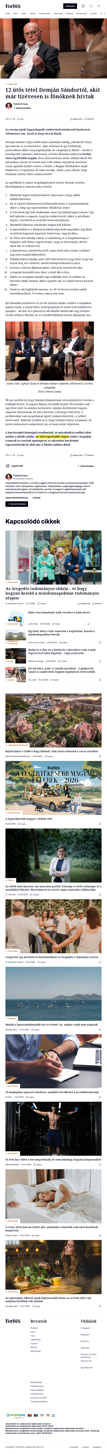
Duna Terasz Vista (36, 643)
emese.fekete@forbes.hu (16, 498)
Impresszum (86, 1361)
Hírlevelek (58, 14)
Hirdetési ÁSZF (37, 1394)
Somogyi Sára (11, 1306)
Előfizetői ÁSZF (37, 1386)
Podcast (69, 14)
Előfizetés (70, 6)
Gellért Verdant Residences (17, 756)
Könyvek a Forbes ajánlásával (88, 1355)
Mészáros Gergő (35, 661)
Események (81, 14)
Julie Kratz (33, 624)
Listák (23, 14)
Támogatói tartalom (39, 1402)
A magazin (85, 1328)
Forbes (8, 1097)
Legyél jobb (36, 1340)
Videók (33, 14)
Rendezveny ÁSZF (39, 1398)
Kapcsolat (85, 1348)
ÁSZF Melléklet (37, 1390)
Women (34, 1347)
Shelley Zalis (11, 1030)
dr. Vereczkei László (14, 604)
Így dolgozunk (87, 1368)
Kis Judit (32, 680)
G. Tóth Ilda (10, 895)
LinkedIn (85, 1447)
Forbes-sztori (45, 14)
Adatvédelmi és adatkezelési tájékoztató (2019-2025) (29, 1426)
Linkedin (36, 498)
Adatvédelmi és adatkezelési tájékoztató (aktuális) (28, 1424)
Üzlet (7, 14)
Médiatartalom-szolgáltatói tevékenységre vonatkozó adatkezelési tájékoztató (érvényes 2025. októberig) (52, 1431)
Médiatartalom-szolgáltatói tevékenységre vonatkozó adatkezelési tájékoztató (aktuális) (44, 1428)
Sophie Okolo (11, 1235)
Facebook (74, 1447)
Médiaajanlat (36, 1382)
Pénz (15, 14)
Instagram (97, 1447)
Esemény (85, 1341)
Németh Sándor (12, 1165)
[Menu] (99, 6)
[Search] (91, 6)
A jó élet (93, 14)
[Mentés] (88, 624)
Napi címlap (36, 1351)
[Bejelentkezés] (83, 6)
